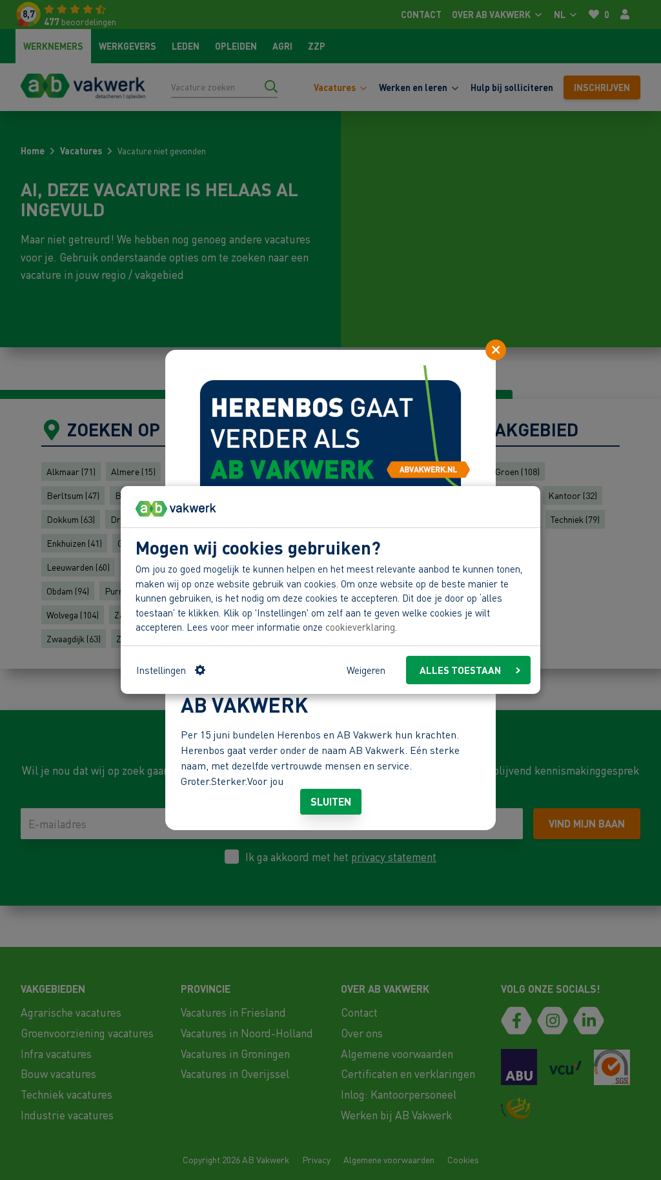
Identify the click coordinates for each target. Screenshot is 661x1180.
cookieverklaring (360, 626)
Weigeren (366, 670)
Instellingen (161, 670)
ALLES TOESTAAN (460, 670)
